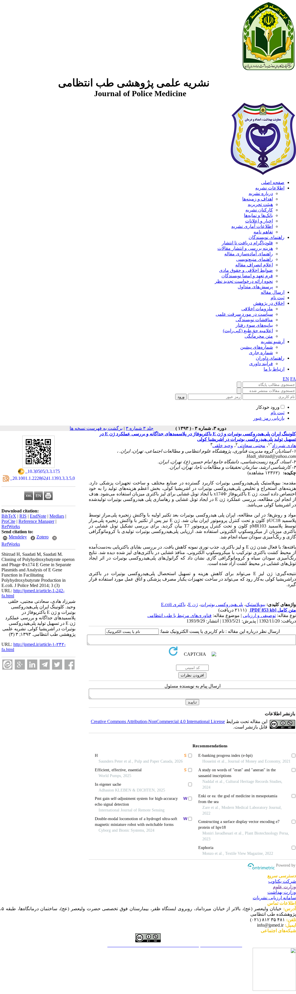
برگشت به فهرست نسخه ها (96, 428)
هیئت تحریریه (260, 204)
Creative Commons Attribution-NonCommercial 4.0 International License (158, 721)
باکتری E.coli (173, 604)
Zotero (42, 536)
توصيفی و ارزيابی (259, 615)
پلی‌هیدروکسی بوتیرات (222, 604)
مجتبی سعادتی (251, 445)
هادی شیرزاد (284, 445)
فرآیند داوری (261, 363)
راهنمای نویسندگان (266, 237)
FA (293, 378)
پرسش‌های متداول (255, 286)
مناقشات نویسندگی (254, 319)
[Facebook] (69, 664)
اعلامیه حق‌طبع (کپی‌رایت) (248, 330)
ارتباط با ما (274, 369)
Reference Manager (36, 521)
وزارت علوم (284, 886)
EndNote (38, 516)
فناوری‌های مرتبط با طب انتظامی (179, 615)
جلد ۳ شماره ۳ (139, 428)
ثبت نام (277, 297)
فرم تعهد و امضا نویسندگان (247, 275)
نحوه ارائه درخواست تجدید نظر (244, 281)
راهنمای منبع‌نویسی (254, 259)
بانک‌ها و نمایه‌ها (258, 215)
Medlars (56, 516)
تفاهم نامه (263, 231)
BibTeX (8, 516)
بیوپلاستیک (255, 604)
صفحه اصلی (272, 182)
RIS (23, 516)
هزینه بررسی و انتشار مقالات (245, 248)
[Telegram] (45, 664)
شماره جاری (261, 352)
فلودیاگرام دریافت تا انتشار (247, 242)
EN (286, 378)
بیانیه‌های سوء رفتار (254, 325)
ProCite (8, 521)
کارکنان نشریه (259, 209)
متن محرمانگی (259, 336)
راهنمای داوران (270, 358)
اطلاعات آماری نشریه (252, 226)
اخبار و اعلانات (259, 220)
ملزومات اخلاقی (257, 308)
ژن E (193, 604)
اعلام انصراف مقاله (254, 264)
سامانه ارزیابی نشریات (274, 897)
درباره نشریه (261, 193)
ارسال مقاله (272, 292)
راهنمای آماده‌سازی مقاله (248, 253)
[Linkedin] (32, 664)
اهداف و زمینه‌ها (257, 198)
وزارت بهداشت (281, 892)
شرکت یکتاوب (282, 881)
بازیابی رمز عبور (268, 418)
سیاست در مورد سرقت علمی (244, 314)
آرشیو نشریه (272, 341)
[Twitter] (57, 664)
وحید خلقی (222, 445)
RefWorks (10, 526)
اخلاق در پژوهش (268, 303)
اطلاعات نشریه (269, 187)
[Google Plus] (20, 664)
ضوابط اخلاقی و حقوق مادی (246, 270)
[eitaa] (7, 664)
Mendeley (18, 536)
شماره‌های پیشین (256, 347)
